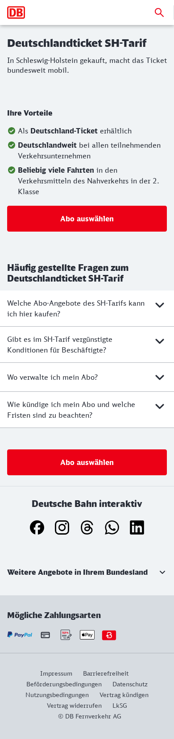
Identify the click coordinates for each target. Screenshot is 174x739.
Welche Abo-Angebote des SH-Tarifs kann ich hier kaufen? (76, 308)
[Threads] (87, 527)
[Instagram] (62, 527)
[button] (87, 572)
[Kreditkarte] (45, 634)
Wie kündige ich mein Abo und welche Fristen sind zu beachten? (71, 409)
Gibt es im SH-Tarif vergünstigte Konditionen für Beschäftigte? (59, 344)
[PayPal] (20, 634)
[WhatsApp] (112, 527)
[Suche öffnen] (159, 12)
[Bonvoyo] (109, 634)
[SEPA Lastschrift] (65, 634)
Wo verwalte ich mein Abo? (52, 377)
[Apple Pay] (87, 634)
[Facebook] (37, 527)
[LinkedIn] (137, 527)
